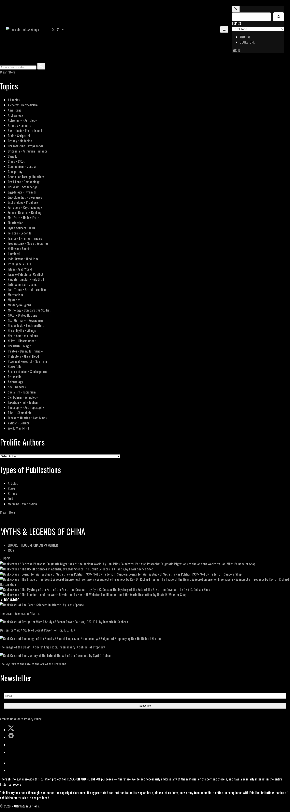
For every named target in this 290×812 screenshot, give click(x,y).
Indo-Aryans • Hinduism (23, 258)
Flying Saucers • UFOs (21, 227)
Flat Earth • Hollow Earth (23, 217)
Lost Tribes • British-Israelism (27, 289)
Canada (13, 156)
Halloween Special (19, 248)
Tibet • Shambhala (20, 412)
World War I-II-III (18, 428)
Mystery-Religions (19, 304)
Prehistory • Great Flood (23, 356)
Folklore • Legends (19, 233)
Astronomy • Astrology (22, 120)
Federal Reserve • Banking (24, 212)
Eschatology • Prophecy (23, 202)
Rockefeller (15, 366)
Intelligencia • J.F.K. (20, 263)
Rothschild (15, 376)
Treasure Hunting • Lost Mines (27, 417)
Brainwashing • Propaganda (25, 145)
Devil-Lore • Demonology (23, 181)
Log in (236, 50)
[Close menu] (236, 9)
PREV (6, 558)
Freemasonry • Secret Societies (28, 243)
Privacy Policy (32, 718)
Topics (236, 23)
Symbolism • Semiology (23, 397)
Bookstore (16, 718)
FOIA (10, 498)
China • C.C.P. (16, 161)
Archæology (15, 115)
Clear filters (7, 72)
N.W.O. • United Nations (22, 315)
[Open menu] (224, 29)
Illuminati (14, 253)
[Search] (278, 16)
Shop (252, 563)
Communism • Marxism (22, 166)
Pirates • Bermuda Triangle (25, 351)
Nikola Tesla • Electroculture (26, 325)
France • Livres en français (25, 238)
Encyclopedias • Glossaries (25, 197)
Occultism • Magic (19, 345)
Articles (13, 483)
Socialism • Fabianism (22, 392)
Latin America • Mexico (22, 284)
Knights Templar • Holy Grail (26, 279)
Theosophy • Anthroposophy (26, 407)
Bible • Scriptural (19, 135)
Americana (15, 110)
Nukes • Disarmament (22, 340)
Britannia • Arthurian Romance (28, 151)
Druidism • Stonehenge (22, 186)
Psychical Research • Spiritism (27, 361)
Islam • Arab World (20, 269)
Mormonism (15, 294)
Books (12, 488)
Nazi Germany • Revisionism (26, 320)
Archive (4, 718)
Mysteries (14, 299)
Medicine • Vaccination (22, 503)
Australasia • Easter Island (25, 130)
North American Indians (23, 335)
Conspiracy (15, 171)
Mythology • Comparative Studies (29, 310)
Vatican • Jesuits (18, 422)
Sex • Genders (17, 386)
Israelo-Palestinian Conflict (25, 274)
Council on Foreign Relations (26, 176)
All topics (14, 99)
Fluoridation (15, 222)
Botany (12, 493)
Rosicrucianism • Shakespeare (27, 371)
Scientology (15, 381)
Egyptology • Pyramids (22, 192)
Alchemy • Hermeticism (23, 104)
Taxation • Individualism (23, 402)
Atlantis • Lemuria (19, 125)
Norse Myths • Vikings (22, 330)
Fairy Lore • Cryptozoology (25, 207)
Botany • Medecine (20, 140)
